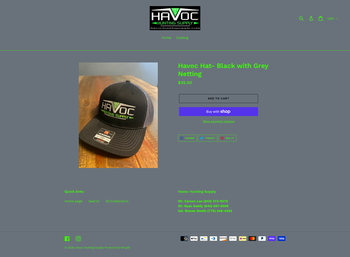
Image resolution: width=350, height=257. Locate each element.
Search (94, 201)
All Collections (117, 201)
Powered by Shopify (117, 247)
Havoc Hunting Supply (90, 247)
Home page (73, 201)
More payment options (218, 121)
